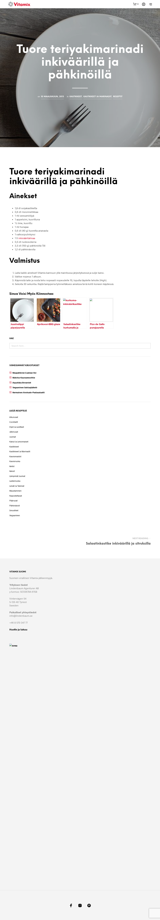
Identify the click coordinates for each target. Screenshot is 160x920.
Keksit (12, 471)
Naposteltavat (15, 495)
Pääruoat (13, 500)
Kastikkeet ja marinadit (97, 96)
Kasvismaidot (15, 456)
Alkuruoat (13, 417)
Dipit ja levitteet (16, 427)
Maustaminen (15, 490)
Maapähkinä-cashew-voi (24, 373)
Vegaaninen (14, 515)
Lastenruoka (14, 481)
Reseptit (117, 96)
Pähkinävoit (14, 505)
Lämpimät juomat (17, 476)
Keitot (11, 466)
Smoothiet (13, 510)
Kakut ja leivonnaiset (18, 441)
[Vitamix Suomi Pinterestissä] (89, 905)
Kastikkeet (76, 96)
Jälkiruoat (13, 432)
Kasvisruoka (14, 461)
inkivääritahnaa (26, 238)
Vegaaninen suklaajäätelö (24, 387)
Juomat (12, 437)
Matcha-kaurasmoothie (23, 377)
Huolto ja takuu (18, 629)
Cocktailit (13, 422)
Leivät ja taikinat (16, 486)
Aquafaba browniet (21, 382)
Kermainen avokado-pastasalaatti (28, 392)
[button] (135, 4)
